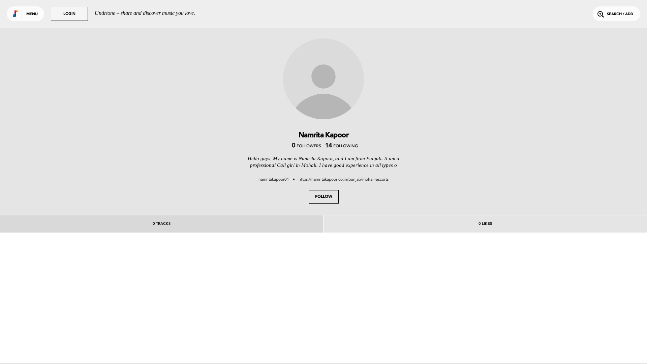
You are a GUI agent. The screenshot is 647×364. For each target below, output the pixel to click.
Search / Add (620, 14)
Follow (323, 197)
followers (306, 146)
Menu (32, 14)
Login (69, 14)
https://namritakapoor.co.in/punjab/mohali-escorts (344, 179)
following (341, 146)
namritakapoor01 (273, 179)
